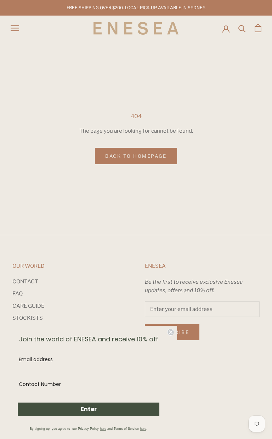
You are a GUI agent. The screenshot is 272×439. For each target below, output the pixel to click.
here (103, 429)
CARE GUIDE (28, 306)
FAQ (17, 293)
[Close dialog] (170, 332)
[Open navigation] (15, 28)
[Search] (242, 28)
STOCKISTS (27, 318)
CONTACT (25, 281)
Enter (89, 409)
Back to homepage (136, 156)
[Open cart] (258, 28)
